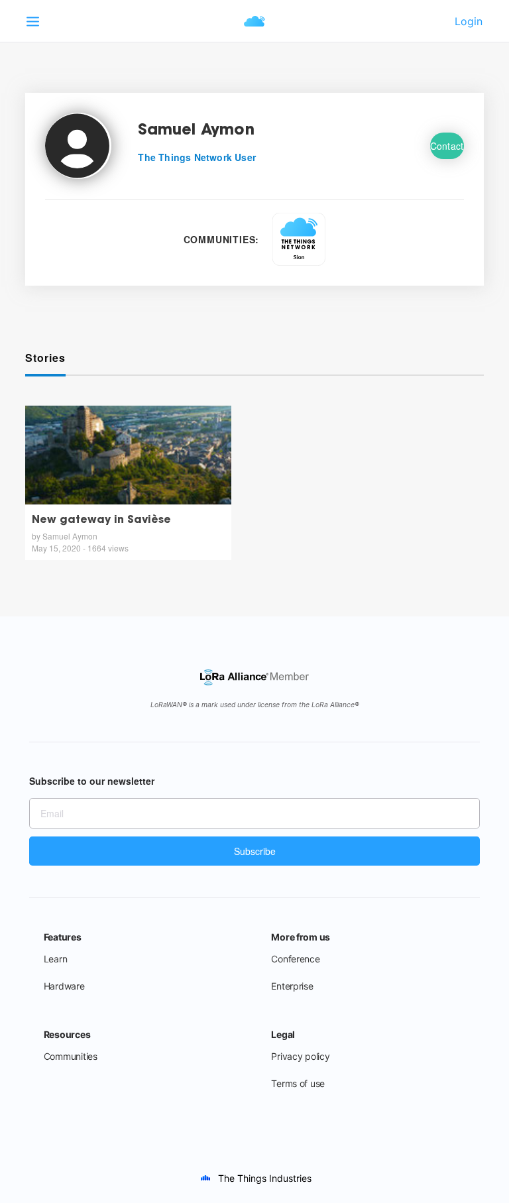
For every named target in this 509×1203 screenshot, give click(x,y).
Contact (447, 145)
